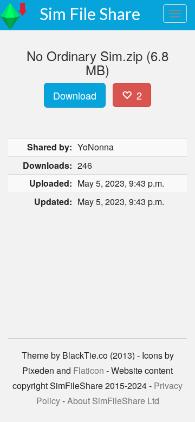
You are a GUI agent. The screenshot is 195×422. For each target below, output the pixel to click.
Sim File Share (90, 13)
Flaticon (88, 370)
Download (74, 95)
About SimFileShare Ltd (113, 400)
